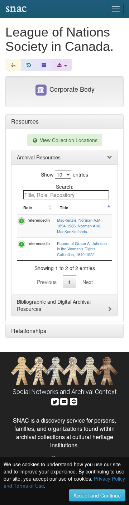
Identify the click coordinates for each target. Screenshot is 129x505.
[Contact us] (64, 401)
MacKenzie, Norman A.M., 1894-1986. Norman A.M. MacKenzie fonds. (79, 225)
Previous (47, 281)
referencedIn (39, 220)
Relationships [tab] (28, 331)
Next (87, 281)
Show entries (64, 174)
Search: (64, 186)
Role (27, 207)
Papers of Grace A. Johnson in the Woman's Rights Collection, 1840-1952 (82, 248)
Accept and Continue (97, 495)
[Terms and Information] (74, 401)
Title (64, 207)
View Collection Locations (67, 140)
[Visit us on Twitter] (55, 401)
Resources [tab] (25, 121)
